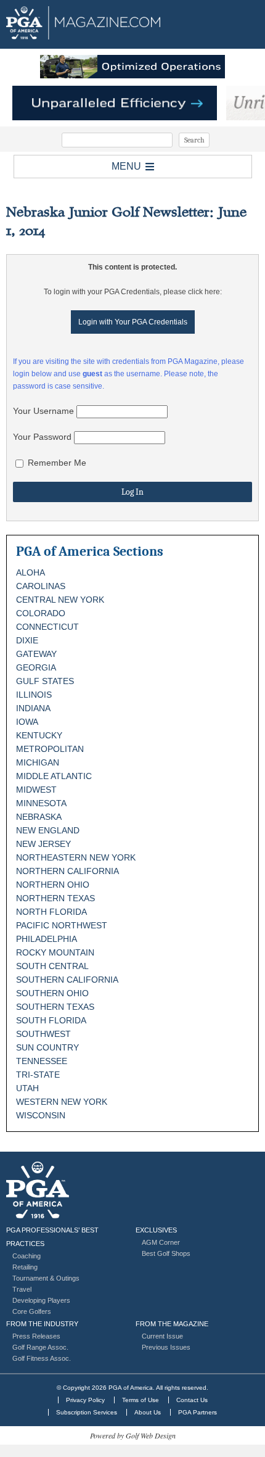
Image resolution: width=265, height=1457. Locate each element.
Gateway (36, 654)
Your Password (42, 437)
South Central (52, 966)
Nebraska (39, 817)
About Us (147, 1412)
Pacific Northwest (61, 925)
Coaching (26, 1256)
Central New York (60, 600)
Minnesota (41, 803)
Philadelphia (46, 939)
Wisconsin (40, 1115)
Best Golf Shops (166, 1253)
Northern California (67, 871)
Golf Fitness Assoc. (41, 1358)
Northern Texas (55, 898)
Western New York (61, 1102)
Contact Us (192, 1400)
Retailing (25, 1267)
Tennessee (41, 1061)
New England (48, 830)
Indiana (33, 708)
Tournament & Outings (46, 1278)
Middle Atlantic (54, 776)
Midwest (36, 790)
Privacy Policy (85, 1400)
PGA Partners (197, 1412)
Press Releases (36, 1336)
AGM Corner (161, 1242)
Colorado (40, 613)
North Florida (51, 912)
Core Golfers (31, 1311)
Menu (126, 166)
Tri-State (38, 1074)
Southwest (43, 1034)
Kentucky (39, 735)
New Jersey (43, 844)
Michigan (37, 762)
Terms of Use (140, 1400)
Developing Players (41, 1300)
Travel (21, 1289)
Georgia (36, 667)
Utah (27, 1088)
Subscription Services (86, 1412)
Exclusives (156, 1230)
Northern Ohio (52, 884)
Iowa (27, 722)
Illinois (34, 695)
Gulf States (45, 681)
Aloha (30, 572)
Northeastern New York (76, 857)
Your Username (43, 411)
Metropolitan (50, 749)
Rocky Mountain (55, 952)
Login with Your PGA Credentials (132, 322)
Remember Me (55, 463)
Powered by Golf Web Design (133, 1435)
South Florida (51, 1020)
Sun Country (47, 1047)
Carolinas (40, 586)
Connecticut (47, 627)
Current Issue (162, 1336)
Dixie (27, 640)
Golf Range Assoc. (40, 1347)
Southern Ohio (52, 993)
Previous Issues (166, 1347)
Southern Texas (55, 1007)
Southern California (67, 979)
